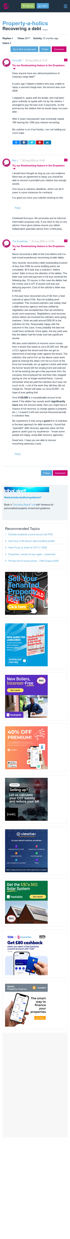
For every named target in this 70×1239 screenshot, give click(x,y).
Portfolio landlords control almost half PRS (30, 534)
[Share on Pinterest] (39, 142)
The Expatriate (20, 241)
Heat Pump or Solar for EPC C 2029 (27, 547)
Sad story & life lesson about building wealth (31, 541)
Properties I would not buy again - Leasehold (31, 554)
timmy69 (17, 60)
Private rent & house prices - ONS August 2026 (33, 560)
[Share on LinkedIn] (47, 142)
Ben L (15, 160)
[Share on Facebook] (24, 142)
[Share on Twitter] (31, 142)
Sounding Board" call (24, 504)
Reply (18, 207)
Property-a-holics (25, 23)
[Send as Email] (16, 142)
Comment (59, 49)
